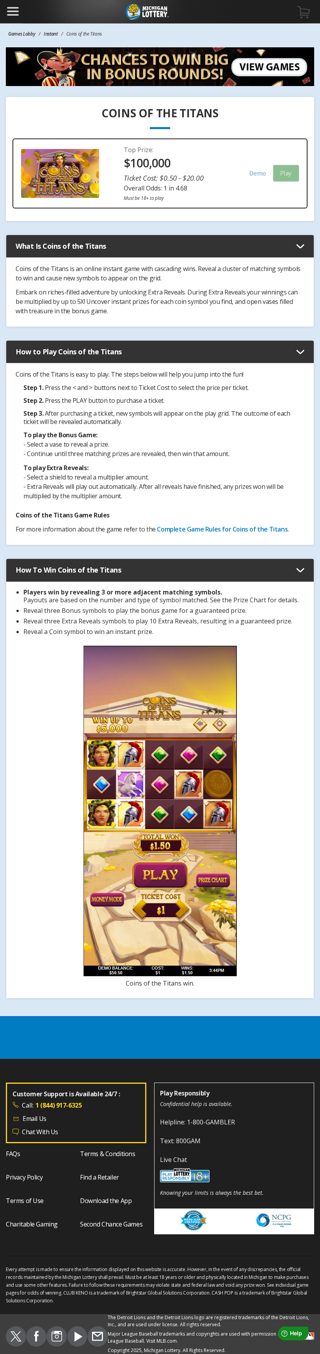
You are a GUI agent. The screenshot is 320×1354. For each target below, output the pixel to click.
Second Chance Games (111, 1224)
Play (286, 173)
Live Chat (173, 1159)
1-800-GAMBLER (211, 1122)
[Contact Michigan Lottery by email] (97, 1337)
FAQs (13, 1153)
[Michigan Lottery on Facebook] (36, 1337)
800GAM (188, 1141)
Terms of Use (25, 1200)
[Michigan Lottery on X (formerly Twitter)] (16, 1337)
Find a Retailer (99, 1177)
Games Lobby (21, 34)
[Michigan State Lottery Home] (147, 12)
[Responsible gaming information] (234, 1176)
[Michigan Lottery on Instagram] (56, 1337)
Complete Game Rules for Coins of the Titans (222, 529)
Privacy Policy (24, 1177)
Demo (257, 173)
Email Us (34, 1118)
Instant (51, 34)
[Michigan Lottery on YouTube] (77, 1337)
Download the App (106, 1200)
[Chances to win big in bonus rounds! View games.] (160, 66)
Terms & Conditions (107, 1153)
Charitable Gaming (32, 1224)
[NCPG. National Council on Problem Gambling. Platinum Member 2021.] (273, 1221)
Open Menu (13, 11)
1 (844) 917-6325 (59, 1105)
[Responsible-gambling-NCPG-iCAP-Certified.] (193, 1221)
